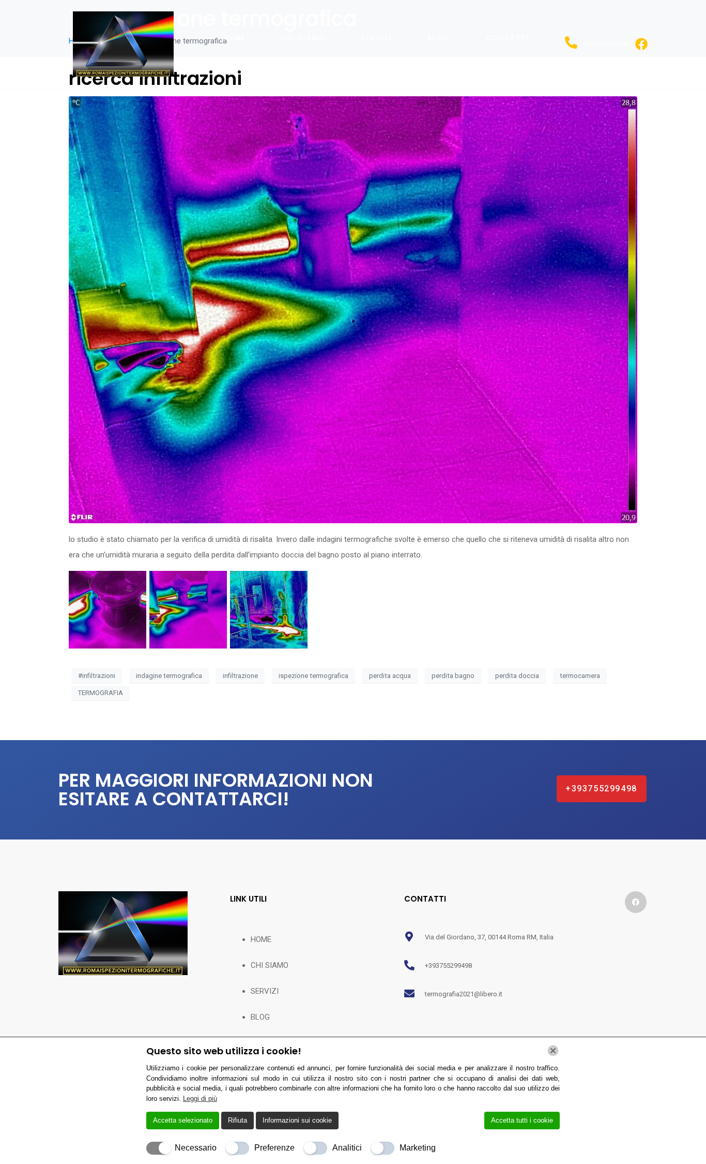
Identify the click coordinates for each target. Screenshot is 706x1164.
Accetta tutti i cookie (522, 1120)
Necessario (196, 1147)
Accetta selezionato (182, 1120)
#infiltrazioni (96, 676)
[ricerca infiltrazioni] (353, 309)
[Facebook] (636, 902)
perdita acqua (390, 676)
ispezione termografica (313, 676)
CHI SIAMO (303, 38)
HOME (233, 38)
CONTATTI (507, 38)
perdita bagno (453, 676)
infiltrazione (240, 676)
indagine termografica (169, 676)
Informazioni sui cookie (297, 1120)
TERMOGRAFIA (100, 693)
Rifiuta (237, 1120)
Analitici (347, 1147)
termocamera (580, 676)
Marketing (418, 1147)
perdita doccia (517, 676)
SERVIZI (376, 38)
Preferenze (274, 1147)
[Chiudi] (553, 1050)
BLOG (438, 38)
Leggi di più (200, 1098)
